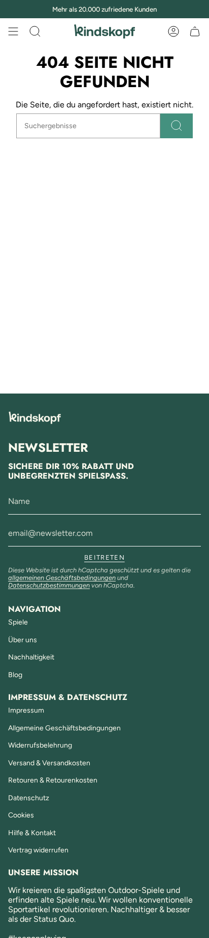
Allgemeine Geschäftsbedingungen (64, 728)
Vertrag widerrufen (38, 850)
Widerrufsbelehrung (40, 745)
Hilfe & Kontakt (32, 833)
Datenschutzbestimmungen (49, 585)
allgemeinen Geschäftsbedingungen (62, 577)
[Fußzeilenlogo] (34, 417)
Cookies (21, 815)
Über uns (22, 640)
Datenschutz (28, 798)
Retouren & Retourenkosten (52, 780)
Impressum (26, 710)
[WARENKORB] (194, 31)
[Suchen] (176, 125)
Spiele (18, 622)
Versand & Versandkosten (49, 763)
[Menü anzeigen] (13, 31)
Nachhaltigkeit (31, 657)
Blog (15, 675)
